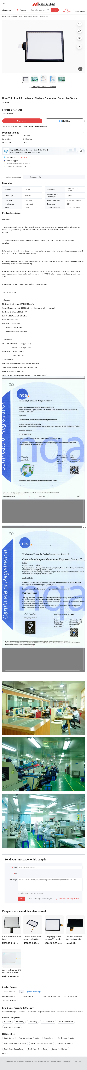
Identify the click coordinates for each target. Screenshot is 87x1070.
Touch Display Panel (64, 1043)
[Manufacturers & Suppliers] (43, 4)
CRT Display (20, 1022)
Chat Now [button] (66, 121)
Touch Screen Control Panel (37, 1049)
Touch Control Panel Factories (41, 1043)
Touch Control (9, 1038)
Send (21, 898)
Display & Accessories (31, 16)
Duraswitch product (71, 996)
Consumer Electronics (15, 16)
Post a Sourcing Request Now (67, 898)
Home (4, 16)
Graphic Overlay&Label (52, 996)
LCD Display (33, 1022)
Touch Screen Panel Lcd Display (15, 1043)
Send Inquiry (22, 121)
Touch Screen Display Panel (13, 1049)
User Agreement (56, 1061)
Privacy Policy (77, 1061)
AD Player (7, 1022)
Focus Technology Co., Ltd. (28, 1061)
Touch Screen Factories (66, 1038)
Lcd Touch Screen (48, 1022)
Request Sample (41, 126)
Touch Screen (44, 16)
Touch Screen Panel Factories (29, 1038)
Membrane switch (8, 996)
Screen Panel (48, 1038)
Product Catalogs (34, 992)
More (4, 1053)
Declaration (66, 1061)
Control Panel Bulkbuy (60, 1049)
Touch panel (27, 996)
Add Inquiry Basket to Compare (43, 86)
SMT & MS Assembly (9, 1000)
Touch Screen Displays (12, 1027)
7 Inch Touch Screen (66, 1022)
